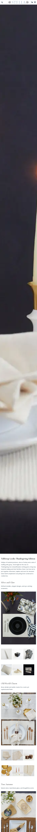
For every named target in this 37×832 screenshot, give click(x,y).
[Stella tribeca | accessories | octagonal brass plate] (6, 778)
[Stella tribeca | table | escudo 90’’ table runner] (17, 762)
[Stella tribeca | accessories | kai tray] (28, 677)
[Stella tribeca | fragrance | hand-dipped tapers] (6, 661)
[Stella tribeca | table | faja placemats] (28, 778)
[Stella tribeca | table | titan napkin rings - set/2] (17, 677)
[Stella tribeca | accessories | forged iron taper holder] (17, 661)
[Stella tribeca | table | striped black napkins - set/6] (28, 661)
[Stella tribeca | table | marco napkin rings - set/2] (28, 762)
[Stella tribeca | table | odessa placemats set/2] (6, 677)
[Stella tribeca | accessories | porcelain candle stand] (17, 778)
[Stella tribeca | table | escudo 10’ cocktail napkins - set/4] (6, 762)
